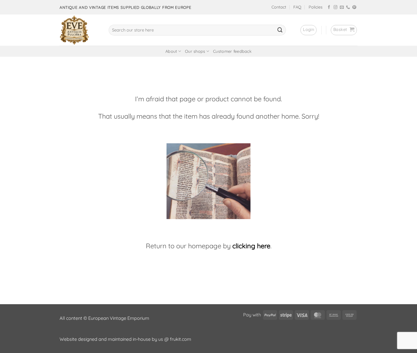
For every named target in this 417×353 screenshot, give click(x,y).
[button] (308, 30)
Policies (316, 7)
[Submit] (280, 30)
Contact (278, 7)
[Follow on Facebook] (329, 7)
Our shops (195, 51)
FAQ (297, 7)
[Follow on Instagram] (336, 7)
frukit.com (180, 339)
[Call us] (348, 7)
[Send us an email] (342, 7)
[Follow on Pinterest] (354, 7)
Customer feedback (232, 51)
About (171, 51)
